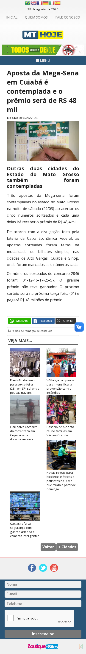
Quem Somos (36, 17)
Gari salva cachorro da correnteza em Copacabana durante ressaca (23, 433)
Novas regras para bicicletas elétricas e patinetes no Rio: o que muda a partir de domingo (61, 481)
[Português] (28, 2)
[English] (34, 2)
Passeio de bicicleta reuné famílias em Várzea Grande (60, 431)
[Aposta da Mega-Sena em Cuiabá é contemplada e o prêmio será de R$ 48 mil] (43, 160)
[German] (46, 2)
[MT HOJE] (43, 36)
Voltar (48, 546)
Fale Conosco (67, 17)
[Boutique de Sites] (43, 646)
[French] (40, 2)
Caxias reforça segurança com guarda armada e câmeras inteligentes (24, 529)
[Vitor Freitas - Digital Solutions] (81, 646)
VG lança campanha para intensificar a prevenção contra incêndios (61, 386)
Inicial (11, 17)
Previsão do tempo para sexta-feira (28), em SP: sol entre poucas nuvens (24, 386)
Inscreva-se (43, 633)
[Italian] (52, 2)
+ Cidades (67, 546)
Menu (44, 60)
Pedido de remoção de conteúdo (31, 330)
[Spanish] (58, 2)
